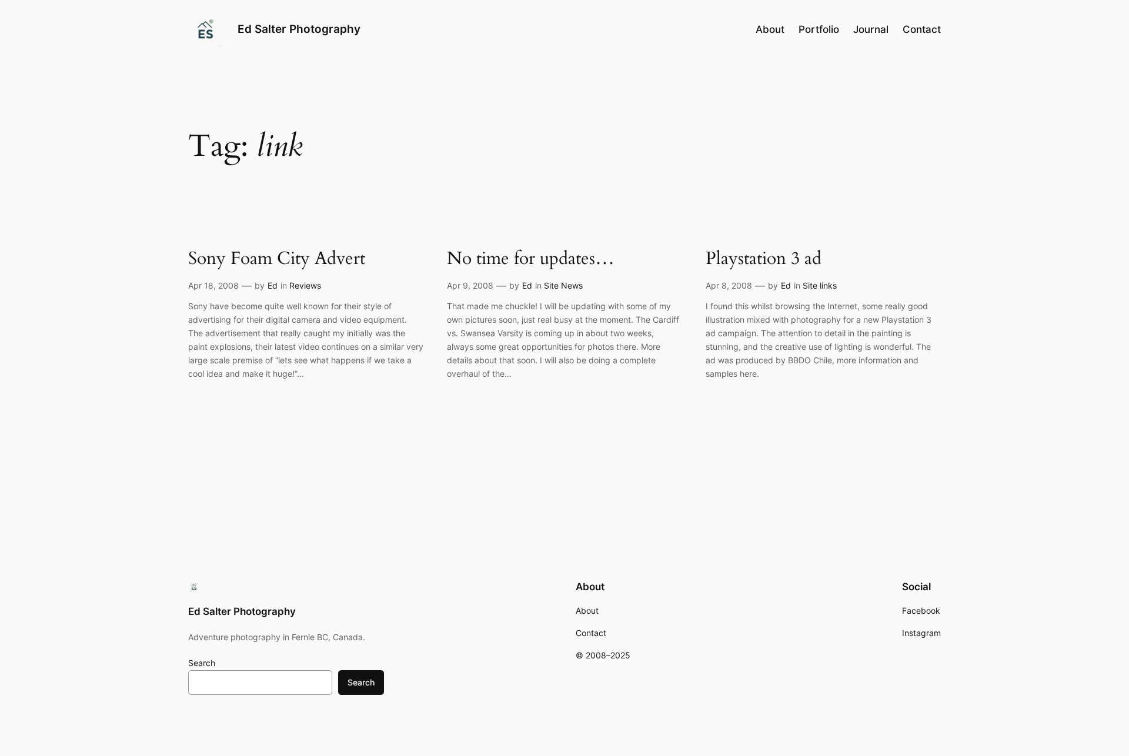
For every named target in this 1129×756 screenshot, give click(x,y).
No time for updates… (530, 259)
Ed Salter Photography (299, 29)
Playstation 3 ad (763, 259)
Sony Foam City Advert (276, 259)
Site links (820, 285)
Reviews (305, 285)
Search (201, 663)
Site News (563, 285)
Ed (273, 285)
